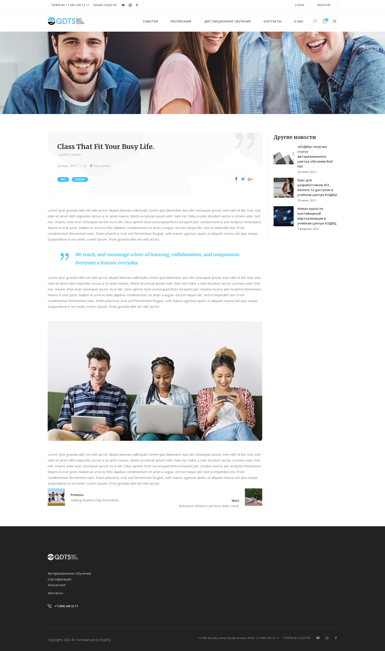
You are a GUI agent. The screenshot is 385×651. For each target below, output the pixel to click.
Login (299, 5)
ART (63, 179)
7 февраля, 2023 (308, 229)
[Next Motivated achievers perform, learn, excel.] (250, 497)
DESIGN (80, 179)
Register (323, 5)
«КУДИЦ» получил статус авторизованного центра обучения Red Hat (314, 156)
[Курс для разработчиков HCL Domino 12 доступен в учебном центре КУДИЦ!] (284, 188)
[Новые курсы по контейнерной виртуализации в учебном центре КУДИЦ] (284, 216)
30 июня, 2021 (306, 172)
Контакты (55, 593)
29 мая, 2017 (67, 166)
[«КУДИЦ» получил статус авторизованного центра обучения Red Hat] (284, 154)
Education (102, 166)
